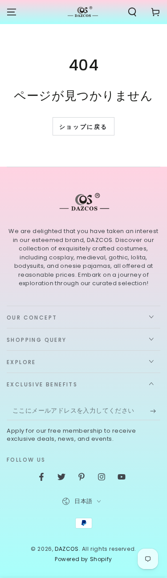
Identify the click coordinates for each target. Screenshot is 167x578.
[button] (132, 12)
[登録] (155, 411)
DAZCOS (67, 549)
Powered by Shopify (83, 559)
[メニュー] (11, 12)
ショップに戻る (83, 127)
